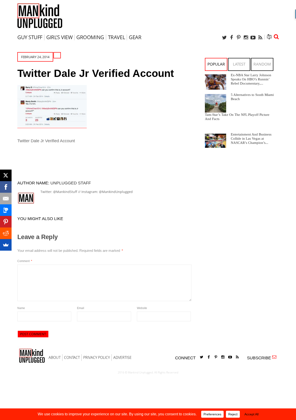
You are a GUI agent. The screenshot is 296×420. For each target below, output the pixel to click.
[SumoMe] (6, 245)
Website (142, 308)
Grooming (90, 37)
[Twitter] (224, 37)
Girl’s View (59, 37)
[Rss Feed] (260, 37)
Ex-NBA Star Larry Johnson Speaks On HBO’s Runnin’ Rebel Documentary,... (251, 79)
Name (21, 308)
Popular (216, 64)
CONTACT (72, 357)
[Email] (6, 198)
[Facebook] (231, 37)
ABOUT (55, 357)
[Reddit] (6, 233)
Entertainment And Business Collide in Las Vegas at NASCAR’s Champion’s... (251, 139)
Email (80, 308)
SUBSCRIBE (260, 358)
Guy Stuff (29, 37)
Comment (24, 261)
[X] (6, 175)
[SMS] (6, 210)
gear (135, 37)
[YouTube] (253, 37)
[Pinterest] (238, 37)
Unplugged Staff (70, 183)
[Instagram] (245, 37)
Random (262, 64)
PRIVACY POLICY (96, 357)
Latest (239, 64)
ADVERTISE (122, 357)
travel (116, 37)
